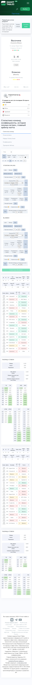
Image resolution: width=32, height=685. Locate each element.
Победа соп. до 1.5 (12, 191)
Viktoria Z (24, 314)
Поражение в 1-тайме (14, 199)
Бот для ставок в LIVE (20, 624)
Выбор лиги (18, 173)
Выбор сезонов (8, 173)
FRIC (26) (4, 316)
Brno (24, 351)
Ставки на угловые (24, 628)
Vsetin (12, 517)
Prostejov (12, 485)
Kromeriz (12, 302)
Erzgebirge (11, 322)
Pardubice (24, 316)
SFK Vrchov (12, 319)
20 (10, 160)
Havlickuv (12, 305)
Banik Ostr (12, 348)
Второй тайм (14, 156)
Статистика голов (10, 630)
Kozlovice (12, 483)
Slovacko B (12, 471)
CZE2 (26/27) (4, 299)
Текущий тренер (8, 203)
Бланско (16, 72)
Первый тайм (9, 156)
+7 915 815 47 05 (22, 663)
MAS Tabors (24, 299)
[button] (17, 9)
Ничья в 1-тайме (21, 199)
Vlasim (24, 345)
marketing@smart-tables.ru (16, 661)
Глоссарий (11, 626)
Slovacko (12, 328)
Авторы (14, 628)
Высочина (16, 40)
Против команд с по (11, 177)
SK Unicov (24, 506)
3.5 (16, 87)
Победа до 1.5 (6, 191)
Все (15, 170)
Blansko (24, 468)
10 (5, 160)
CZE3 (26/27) (4, 468)
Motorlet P (12, 296)
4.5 (25, 87)
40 (15, 160)
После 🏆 (6, 207)
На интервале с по (21, 156)
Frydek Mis (12, 503)
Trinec (12, 311)
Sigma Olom (12, 468)
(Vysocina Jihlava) (16, 43)
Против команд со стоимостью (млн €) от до (17, 211)
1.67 (6, 87)
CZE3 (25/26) (4, 488)
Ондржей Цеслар (13, 95)
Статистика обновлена (16, 270)
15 (8, 160)
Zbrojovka (24, 520)
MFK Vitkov (24, 497)
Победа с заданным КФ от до (19, 191)
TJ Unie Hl (24, 500)
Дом (5, 170)
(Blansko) (16, 74)
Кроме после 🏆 (15, 207)
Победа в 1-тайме (6, 199)
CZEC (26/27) (4, 296)
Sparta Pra (12, 337)
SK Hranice (12, 523)
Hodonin (24, 474)
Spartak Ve (24, 480)
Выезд (10, 170)
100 (21, 160)
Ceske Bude (12, 342)
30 (13, 160)
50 (18, 160)
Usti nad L (23, 334)
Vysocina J (23, 296)
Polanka (12, 509)
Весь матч (4, 156)
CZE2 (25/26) (4, 334)
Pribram (24, 308)
